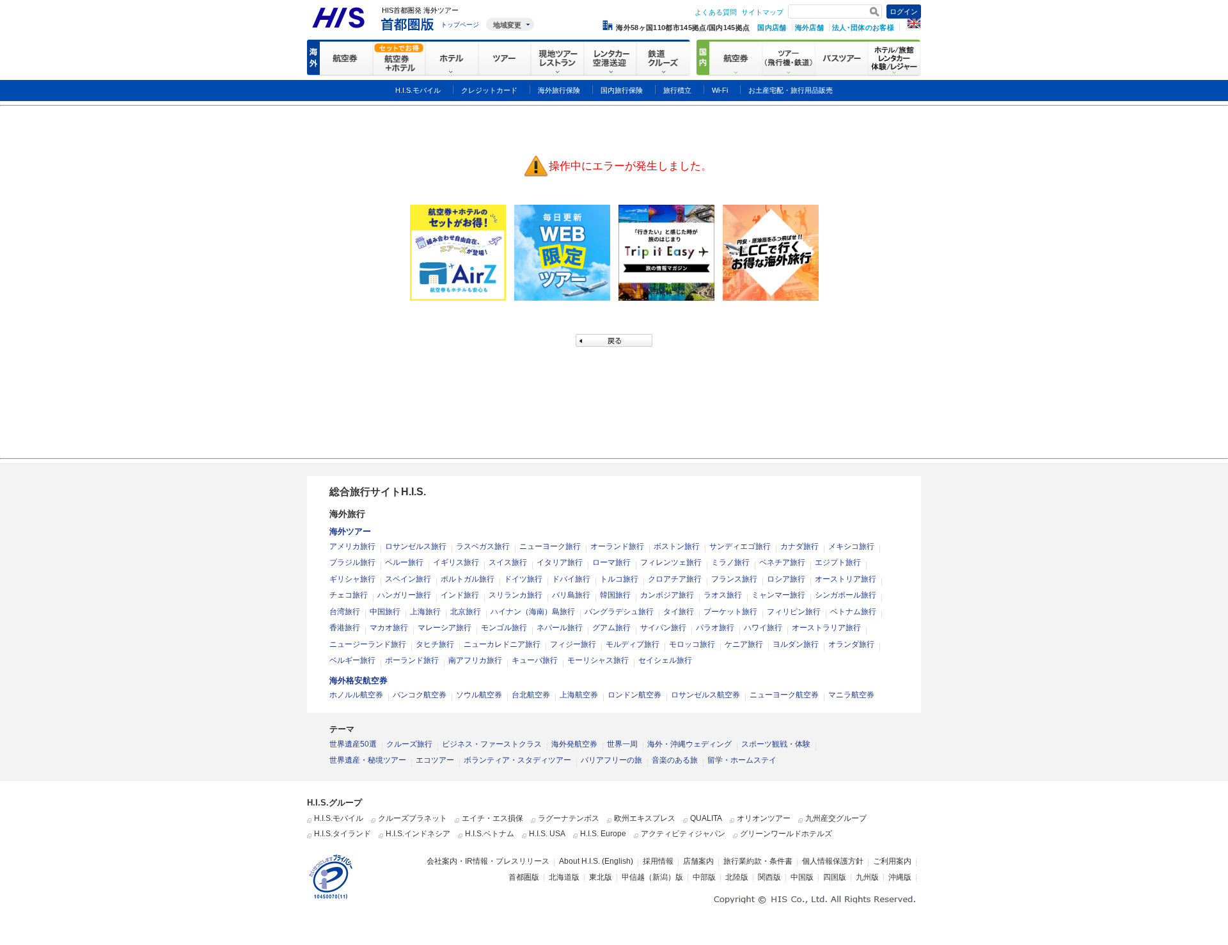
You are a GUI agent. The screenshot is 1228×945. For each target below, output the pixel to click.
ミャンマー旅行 (778, 595)
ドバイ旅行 (571, 579)
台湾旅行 (344, 611)
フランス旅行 (734, 579)
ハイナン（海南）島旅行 (533, 611)
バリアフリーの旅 (611, 760)
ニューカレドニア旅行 (502, 644)
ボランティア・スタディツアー (517, 760)
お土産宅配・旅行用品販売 (790, 90)
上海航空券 (579, 694)
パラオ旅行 (715, 627)
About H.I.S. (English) (596, 861)
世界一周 (622, 744)
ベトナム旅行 (853, 611)
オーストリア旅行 (845, 579)
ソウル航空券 (479, 694)
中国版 (802, 877)
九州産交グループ (836, 818)
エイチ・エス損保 (492, 818)
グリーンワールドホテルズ (786, 833)
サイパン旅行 (663, 627)
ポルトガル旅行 (467, 579)
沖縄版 (899, 877)
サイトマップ (762, 12)
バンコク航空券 (419, 694)
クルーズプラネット (412, 818)
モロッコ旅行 (692, 644)
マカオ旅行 (389, 627)
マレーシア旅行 (444, 627)
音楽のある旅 (675, 760)
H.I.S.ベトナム (489, 833)
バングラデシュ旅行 (619, 611)
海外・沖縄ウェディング (689, 744)
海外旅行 (347, 514)
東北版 (600, 877)
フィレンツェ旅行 (671, 562)
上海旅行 (425, 611)
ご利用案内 (892, 861)
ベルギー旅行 (352, 660)
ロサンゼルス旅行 (415, 546)
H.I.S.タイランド (342, 833)
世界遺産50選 (353, 744)
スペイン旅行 (408, 579)
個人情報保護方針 (832, 861)
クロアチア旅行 (675, 579)
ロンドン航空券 (634, 694)
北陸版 (736, 877)
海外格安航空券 (358, 680)
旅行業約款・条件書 (757, 861)
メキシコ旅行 (851, 546)
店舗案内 (698, 861)
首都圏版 (523, 877)
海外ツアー (350, 531)
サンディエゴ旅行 (740, 546)
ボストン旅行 (677, 546)
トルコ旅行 (619, 579)
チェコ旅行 (348, 595)
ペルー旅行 (404, 562)
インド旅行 (460, 595)
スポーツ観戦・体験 (775, 744)
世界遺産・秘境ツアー (367, 760)
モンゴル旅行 (504, 627)
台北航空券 (531, 694)
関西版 (769, 877)
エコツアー (435, 760)
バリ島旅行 (571, 595)
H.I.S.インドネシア (418, 833)
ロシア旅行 (786, 579)
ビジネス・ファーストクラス (492, 744)
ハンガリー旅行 (404, 595)
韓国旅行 (615, 595)
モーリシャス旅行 (598, 660)
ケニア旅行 (744, 644)
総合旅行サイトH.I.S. (377, 491)
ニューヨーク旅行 (550, 546)
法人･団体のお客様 (863, 27)
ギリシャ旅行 (352, 579)
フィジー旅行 (573, 644)
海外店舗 (809, 27)
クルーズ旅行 (409, 744)
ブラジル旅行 (352, 562)
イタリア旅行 (560, 562)
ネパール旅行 (560, 627)
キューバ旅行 (535, 660)
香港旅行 (344, 627)
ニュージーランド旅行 (367, 644)
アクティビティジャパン (683, 833)
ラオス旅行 (723, 595)
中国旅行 (385, 611)
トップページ (460, 24)
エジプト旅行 (838, 562)
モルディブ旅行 (632, 644)
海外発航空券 (574, 744)
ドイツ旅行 (523, 579)
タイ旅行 (678, 611)
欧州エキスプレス (644, 818)
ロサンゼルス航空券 (705, 694)
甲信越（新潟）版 (652, 877)
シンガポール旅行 (845, 595)
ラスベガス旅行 (483, 546)
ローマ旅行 (611, 562)
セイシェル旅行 (665, 660)
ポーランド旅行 (412, 660)
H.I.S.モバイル (338, 818)
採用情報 (658, 861)
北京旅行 (465, 611)
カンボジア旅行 (667, 595)
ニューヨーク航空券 (784, 694)
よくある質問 (716, 12)
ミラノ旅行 (730, 562)
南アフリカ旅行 (475, 660)
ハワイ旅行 (763, 627)
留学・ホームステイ (741, 760)
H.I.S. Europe (603, 833)
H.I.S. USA (547, 833)
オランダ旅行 (851, 644)
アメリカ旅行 (352, 546)
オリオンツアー (764, 818)
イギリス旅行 (456, 562)
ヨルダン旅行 (796, 644)
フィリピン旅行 (794, 611)
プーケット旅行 (730, 611)
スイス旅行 (508, 562)
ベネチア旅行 (782, 562)
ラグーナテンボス (568, 818)
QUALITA (706, 818)
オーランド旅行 (617, 546)
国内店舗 (771, 27)
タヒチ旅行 (435, 644)
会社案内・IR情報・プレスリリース (488, 861)
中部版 (704, 877)
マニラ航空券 (851, 694)
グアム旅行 (611, 627)
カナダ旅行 (799, 546)
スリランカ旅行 (515, 595)
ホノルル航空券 (356, 694)
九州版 (867, 877)
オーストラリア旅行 (826, 627)
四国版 (834, 877)
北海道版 (564, 877)
